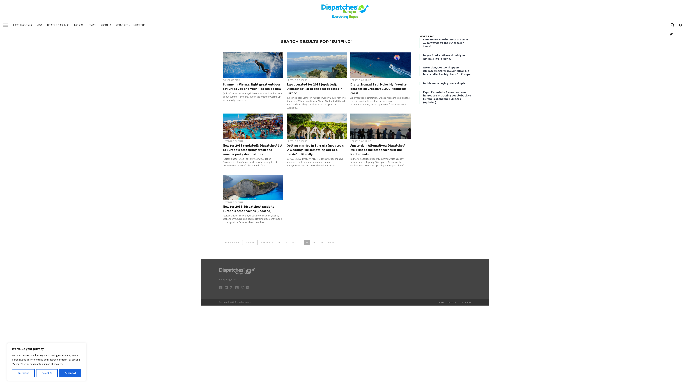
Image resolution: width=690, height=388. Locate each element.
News (39, 25)
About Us (106, 25)
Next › (331, 242)
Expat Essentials (22, 25)
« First (250, 242)
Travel (92, 25)
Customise (23, 373)
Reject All (47, 373)
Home (441, 302)
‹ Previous (266, 242)
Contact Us (465, 302)
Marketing (139, 25)
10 (321, 242)
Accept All (70, 373)
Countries (122, 25)
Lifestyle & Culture (58, 25)
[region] (46, 362)
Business (78, 25)
